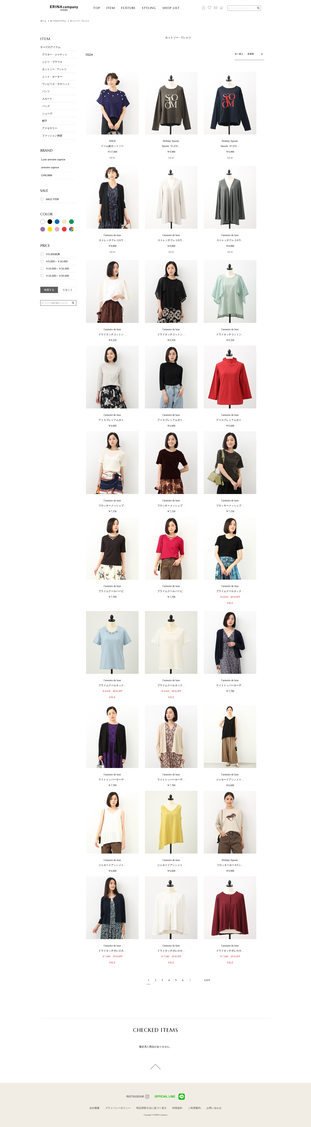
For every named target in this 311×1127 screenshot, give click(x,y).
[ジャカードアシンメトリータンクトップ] (230, 736)
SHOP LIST (171, 8)
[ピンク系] (57, 230)
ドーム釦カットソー (112, 146)
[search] (258, 8)
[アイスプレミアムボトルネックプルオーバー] (112, 377)
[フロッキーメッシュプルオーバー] (112, 462)
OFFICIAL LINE (165, 1096)
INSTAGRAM (135, 1096)
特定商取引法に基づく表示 (151, 1108)
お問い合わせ (214, 1108)
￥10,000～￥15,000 (57, 268)
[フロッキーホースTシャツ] (230, 822)
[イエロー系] (50, 230)
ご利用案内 (194, 1108)
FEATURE (128, 8)
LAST (207, 980)
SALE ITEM (52, 199)
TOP (96, 8)
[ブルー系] (57, 223)
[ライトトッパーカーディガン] (230, 642)
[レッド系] (64, 230)
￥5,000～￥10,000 (57, 261)
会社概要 (94, 1108)
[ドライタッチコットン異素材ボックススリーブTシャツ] (112, 291)
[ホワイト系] (42, 223)
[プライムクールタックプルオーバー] (230, 548)
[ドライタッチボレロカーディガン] (112, 907)
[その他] (71, 230)
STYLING (149, 8)
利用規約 (177, 1108)
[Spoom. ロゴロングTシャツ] (171, 103)
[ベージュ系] (64, 223)
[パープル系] (42, 230)
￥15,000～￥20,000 (57, 275)
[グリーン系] (71, 223)
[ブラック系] (50, 223)
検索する (49, 289)
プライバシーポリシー (117, 1108)
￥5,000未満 (53, 254)
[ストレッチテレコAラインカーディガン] (112, 197)
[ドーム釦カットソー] (112, 103)
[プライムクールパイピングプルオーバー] (112, 548)
